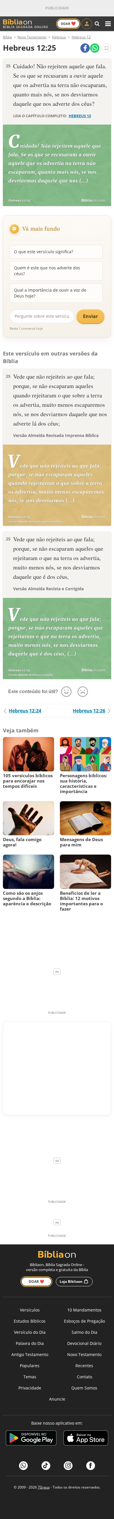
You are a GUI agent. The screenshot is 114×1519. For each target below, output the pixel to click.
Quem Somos (84, 1388)
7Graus (44, 1487)
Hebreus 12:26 (89, 710)
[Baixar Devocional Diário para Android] (31, 1439)
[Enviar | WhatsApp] (94, 48)
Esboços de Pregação (84, 1321)
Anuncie (57, 1399)
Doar (68, 23)
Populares (29, 1365)
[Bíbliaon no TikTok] (46, 1465)
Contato (84, 1376)
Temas (29, 1376)
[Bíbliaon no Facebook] (90, 1465)
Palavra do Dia (30, 1343)
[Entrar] (87, 23)
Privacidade (29, 1388)
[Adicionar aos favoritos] (106, 48)
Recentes (84, 1365)
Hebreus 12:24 (25, 710)
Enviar (90, 316)
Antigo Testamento (29, 1354)
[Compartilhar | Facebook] (85, 48)
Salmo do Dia (84, 1332)
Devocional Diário (84, 1343)
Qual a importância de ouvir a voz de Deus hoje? (50, 293)
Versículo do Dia (30, 1332)
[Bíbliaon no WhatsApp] (23, 1465)
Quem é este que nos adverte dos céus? (47, 270)
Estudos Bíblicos (30, 1321)
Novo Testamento (84, 1354)
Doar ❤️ (36, 1281)
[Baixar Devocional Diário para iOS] (85, 1439)
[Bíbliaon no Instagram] (68, 1465)
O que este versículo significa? (43, 251)
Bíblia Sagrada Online (25, 27)
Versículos (30, 1310)
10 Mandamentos (84, 1310)
